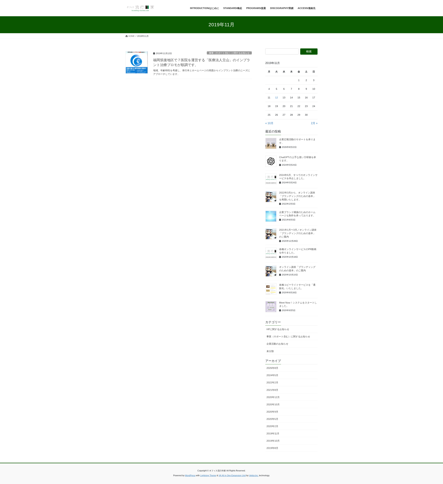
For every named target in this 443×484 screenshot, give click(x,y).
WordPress (190, 475)
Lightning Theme (208, 475)
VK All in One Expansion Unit (232, 475)
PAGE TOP (430, 466)
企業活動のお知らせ (277, 343)
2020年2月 (272, 426)
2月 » (314, 123)
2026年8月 (272, 368)
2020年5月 (272, 419)
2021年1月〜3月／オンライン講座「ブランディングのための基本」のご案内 (298, 233)
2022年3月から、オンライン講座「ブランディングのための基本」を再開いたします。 (297, 196)
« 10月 (269, 123)
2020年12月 (273, 397)
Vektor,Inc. (254, 475)
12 (276, 97)
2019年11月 (272, 433)
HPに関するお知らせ (277, 329)
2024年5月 (272, 375)
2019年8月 (272, 448)
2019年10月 (273, 440)
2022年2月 (272, 382)
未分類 (270, 351)
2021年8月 (272, 390)
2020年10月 (273, 404)
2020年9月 (272, 411)
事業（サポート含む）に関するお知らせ (229, 53)
